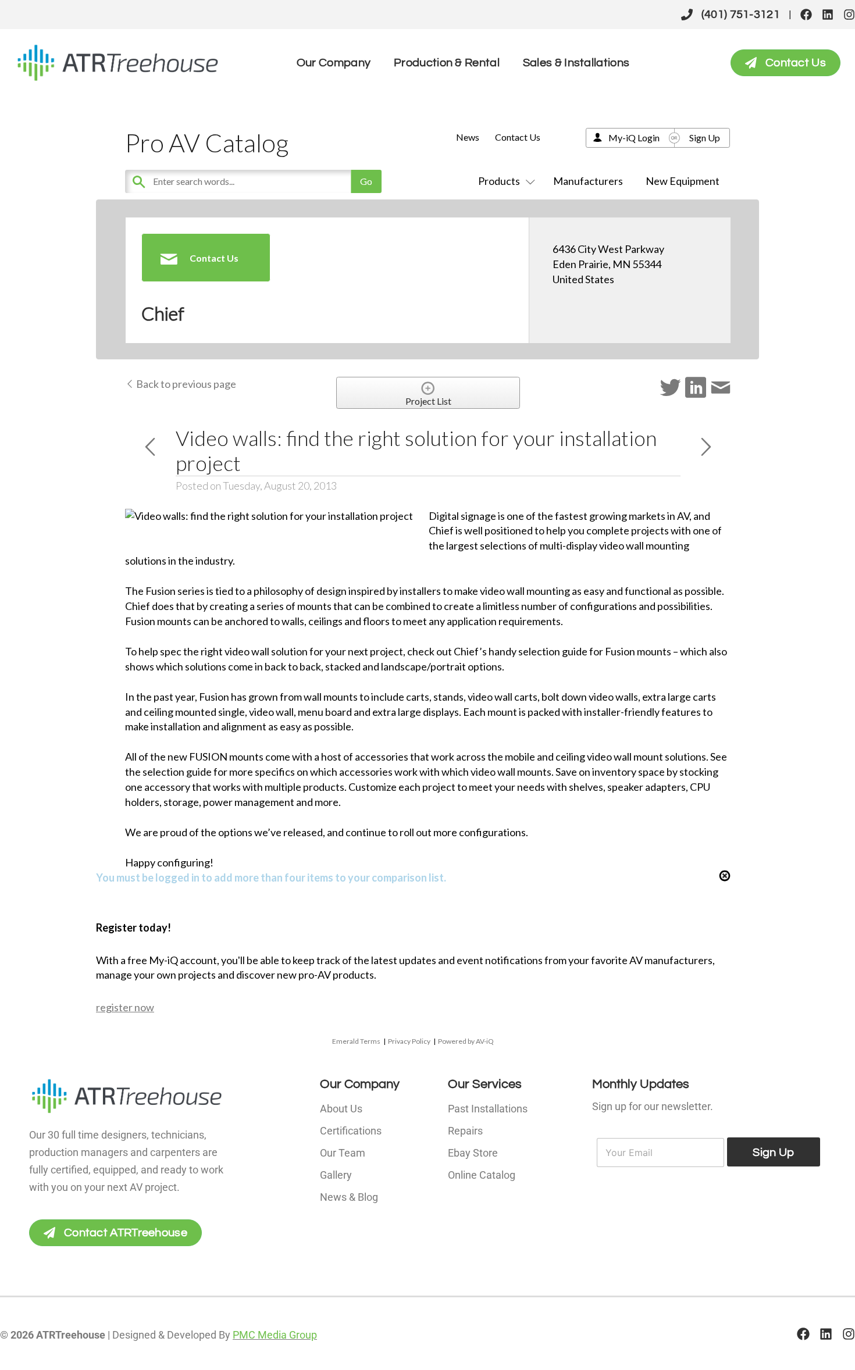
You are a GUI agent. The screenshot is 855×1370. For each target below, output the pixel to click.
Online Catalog (481, 1175)
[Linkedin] (827, 14)
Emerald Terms (356, 1041)
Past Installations (488, 1109)
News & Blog (349, 1197)
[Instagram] (849, 14)
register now (125, 1007)
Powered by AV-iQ (466, 1041)
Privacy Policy (409, 1041)
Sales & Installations (576, 63)
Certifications (351, 1131)
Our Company (333, 63)
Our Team (342, 1153)
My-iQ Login (634, 137)
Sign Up (704, 137)
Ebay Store (473, 1153)
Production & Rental (447, 63)
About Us (341, 1109)
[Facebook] (806, 14)
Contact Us (517, 136)
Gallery (336, 1175)
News (467, 136)
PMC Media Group (275, 1335)
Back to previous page (185, 383)
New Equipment (682, 180)
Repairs (465, 1131)
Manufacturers (588, 180)
